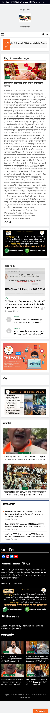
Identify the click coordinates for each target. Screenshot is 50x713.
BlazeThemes (25, 697)
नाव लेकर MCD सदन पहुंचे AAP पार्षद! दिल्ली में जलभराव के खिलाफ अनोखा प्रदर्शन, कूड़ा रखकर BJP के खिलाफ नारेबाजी (25, 495)
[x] (26, 9)
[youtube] (28, 9)
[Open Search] (43, 34)
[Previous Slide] (43, 2)
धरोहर (7, 77)
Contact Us (6, 628)
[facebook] (21, 9)
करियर (6, 298)
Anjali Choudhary (12, 90)
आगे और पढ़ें (7, 222)
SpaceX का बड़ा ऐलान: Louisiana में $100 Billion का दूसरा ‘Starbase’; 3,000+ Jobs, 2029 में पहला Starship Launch (29, 322)
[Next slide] (47, 2)
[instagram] (23, 9)
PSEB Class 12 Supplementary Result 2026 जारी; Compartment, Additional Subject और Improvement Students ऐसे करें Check (25, 304)
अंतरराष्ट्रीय (17, 328)
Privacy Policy (15, 626)
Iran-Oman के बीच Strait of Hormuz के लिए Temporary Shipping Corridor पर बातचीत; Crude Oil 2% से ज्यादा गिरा (22, 2)
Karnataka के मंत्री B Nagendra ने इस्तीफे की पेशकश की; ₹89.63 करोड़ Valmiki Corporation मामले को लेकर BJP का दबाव (12, 661)
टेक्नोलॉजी (16, 317)
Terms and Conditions (33, 626)
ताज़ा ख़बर (21, 453)
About (4, 626)
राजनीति (28, 453)
